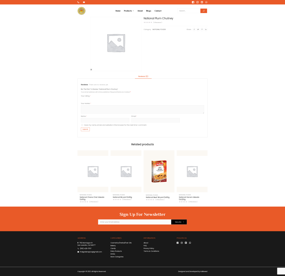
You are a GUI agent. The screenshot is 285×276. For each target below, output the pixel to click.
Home (118, 11)
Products (128, 11)
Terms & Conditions (151, 251)
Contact (158, 11)
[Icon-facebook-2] (193, 2)
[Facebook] (194, 29)
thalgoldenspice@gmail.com (91, 252)
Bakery (113, 245)
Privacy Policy (149, 248)
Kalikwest (204, 271)
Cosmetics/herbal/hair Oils (121, 243)
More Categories (117, 257)
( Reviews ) (157, 22)
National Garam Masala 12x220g (189, 198)
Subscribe (178, 222)
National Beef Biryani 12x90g (157, 197)
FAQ (145, 245)
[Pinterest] (202, 29)
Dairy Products (116, 251)
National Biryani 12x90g (122, 197)
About (140, 11)
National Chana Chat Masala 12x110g (92, 198)
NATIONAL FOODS (159, 29)
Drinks (113, 254)
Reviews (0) (143, 76)
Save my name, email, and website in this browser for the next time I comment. (115, 125)
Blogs (148, 11)
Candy (113, 248)
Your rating (86, 96)
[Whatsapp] (206, 2)
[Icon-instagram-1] (197, 2)
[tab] (143, 77)
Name (84, 116)
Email (134, 116)
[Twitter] (198, 29)
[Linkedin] (206, 29)
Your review (86, 103)
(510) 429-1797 (85, 248)
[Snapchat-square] (202, 2)
